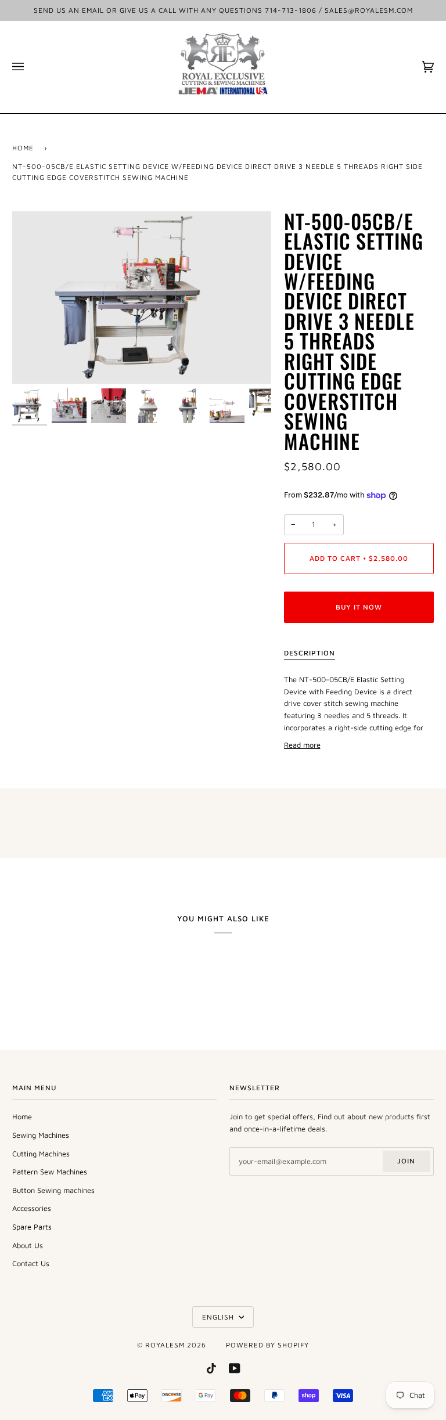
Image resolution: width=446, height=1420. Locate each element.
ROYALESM (165, 1344)
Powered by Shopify (267, 1344)
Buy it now (359, 607)
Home (23, 147)
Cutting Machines (41, 1153)
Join (406, 1160)
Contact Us (30, 1263)
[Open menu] (29, 67)
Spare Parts (32, 1227)
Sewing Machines (40, 1135)
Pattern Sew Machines (49, 1171)
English (219, 1317)
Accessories (31, 1208)
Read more (302, 745)
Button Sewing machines (53, 1190)
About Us (27, 1245)
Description (309, 652)
